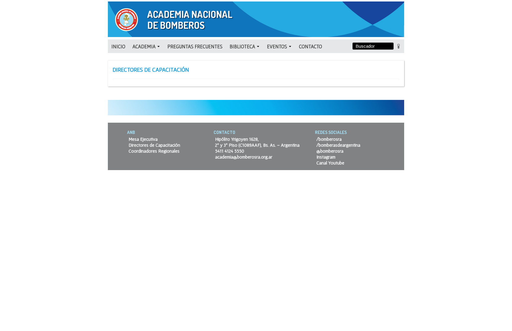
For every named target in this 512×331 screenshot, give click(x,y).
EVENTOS (277, 46)
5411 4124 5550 (229, 150)
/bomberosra (329, 139)
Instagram (325, 156)
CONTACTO (310, 46)
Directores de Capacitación (154, 145)
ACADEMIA (144, 46)
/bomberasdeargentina (338, 145)
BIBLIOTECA (243, 46)
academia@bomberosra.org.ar (243, 156)
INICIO (118, 46)
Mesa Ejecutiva (143, 139)
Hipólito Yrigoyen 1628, (237, 139)
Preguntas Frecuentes (195, 46)
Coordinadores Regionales (154, 150)
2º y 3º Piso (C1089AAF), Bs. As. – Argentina (257, 145)
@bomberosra (329, 150)
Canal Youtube (330, 162)
